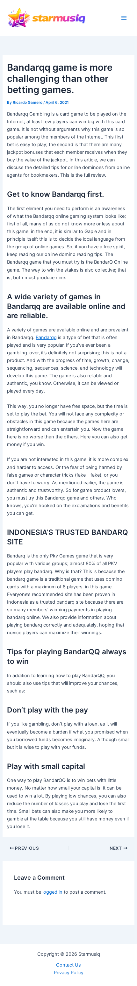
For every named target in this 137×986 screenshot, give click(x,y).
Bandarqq (46, 337)
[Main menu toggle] (124, 18)
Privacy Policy (68, 972)
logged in (52, 892)
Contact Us (68, 965)
